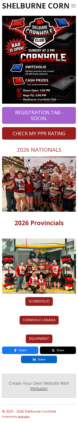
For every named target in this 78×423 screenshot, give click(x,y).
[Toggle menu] (73, 6)
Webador (39, 388)
